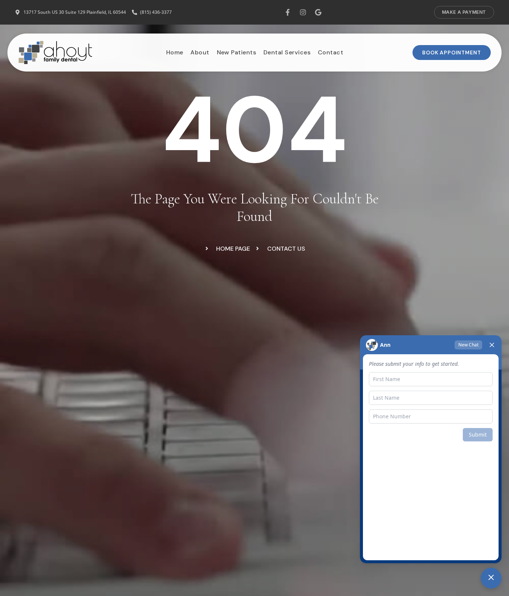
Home (174, 52)
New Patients (236, 52)
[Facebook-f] (287, 12)
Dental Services (286, 52)
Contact (330, 52)
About (199, 52)
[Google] (318, 12)
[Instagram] (303, 12)
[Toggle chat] (491, 578)
